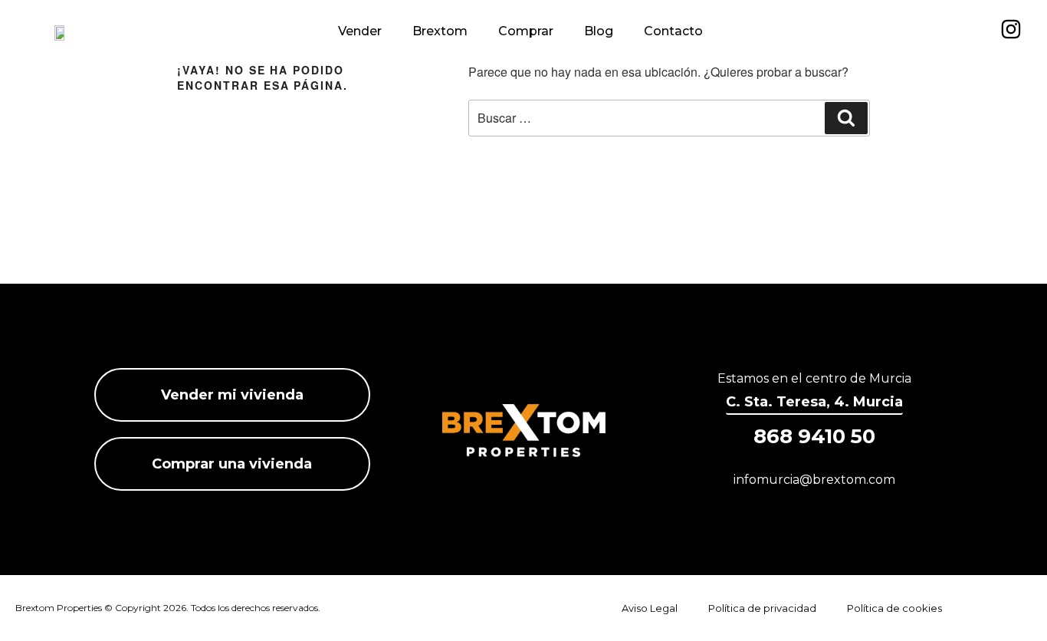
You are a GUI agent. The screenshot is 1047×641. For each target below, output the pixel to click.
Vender (360, 31)
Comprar (525, 31)
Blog (598, 31)
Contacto (673, 31)
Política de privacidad (762, 608)
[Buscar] (846, 118)
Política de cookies (894, 608)
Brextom (440, 31)
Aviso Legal (650, 608)
